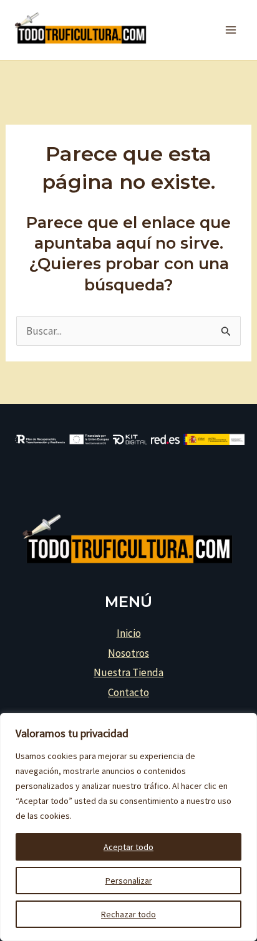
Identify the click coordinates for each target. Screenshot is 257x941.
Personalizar (128, 880)
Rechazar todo (128, 914)
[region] (128, 827)
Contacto (128, 692)
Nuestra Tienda (128, 672)
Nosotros (128, 653)
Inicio (129, 633)
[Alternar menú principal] (231, 30)
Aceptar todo (128, 847)
